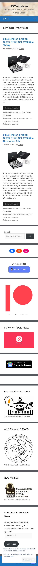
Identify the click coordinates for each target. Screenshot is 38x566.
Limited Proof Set (11, 112)
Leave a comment (11, 124)
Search (7, 232)
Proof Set (22, 112)
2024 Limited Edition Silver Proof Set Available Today (18, 41)
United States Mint (12, 121)
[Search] (30, 236)
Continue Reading (11, 108)
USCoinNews (19, 6)
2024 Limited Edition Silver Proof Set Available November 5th (18, 138)
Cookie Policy (10, 556)
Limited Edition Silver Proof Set (16, 118)
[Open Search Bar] (34, 18)
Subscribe (11, 544)
